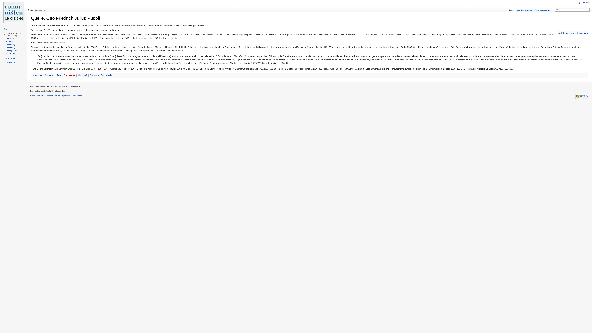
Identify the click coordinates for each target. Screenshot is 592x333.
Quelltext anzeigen (524, 10)
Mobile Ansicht (77, 96)
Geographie (69, 75)
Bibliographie (11, 51)
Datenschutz (35, 96)
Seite (30, 10)
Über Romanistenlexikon (50, 96)
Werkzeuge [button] (10, 62)
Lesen (511, 10)
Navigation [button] (10, 58)
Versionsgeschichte (544, 10)
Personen (10, 39)
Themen (9, 42)
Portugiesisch (107, 75)
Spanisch (94, 75)
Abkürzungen (11, 48)
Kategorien (37, 75)
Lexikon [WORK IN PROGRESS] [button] (13, 35)
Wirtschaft (82, 75)
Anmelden (585, 3)
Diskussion (40, 10)
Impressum (10, 54)
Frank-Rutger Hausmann (575, 33)
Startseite (8, 29)
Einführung (10, 45)
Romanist (49, 75)
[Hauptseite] (13, 12)
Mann (59, 75)
